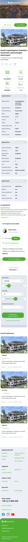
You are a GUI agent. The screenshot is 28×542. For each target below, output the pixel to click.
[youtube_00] (12, 514)
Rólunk (3, 469)
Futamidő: (5, 291)
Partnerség (5, 481)
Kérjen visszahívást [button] (7, 505)
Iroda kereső (5, 490)
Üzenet (9, 25)
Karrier (16, 481)
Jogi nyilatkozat (5, 531)
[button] (18, 270)
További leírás (4, 217)
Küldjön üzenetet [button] (6, 510)
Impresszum (5, 525)
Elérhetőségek (18, 490)
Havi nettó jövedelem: (8, 304)
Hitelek (4, 459)
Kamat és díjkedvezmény (13, 320)
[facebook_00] (3, 514)
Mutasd (16, 238)
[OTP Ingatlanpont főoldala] (14, 2)
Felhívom (21, 25)
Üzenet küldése (16, 259)
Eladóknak (4, 453)
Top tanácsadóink (6, 472)
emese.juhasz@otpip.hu (12, 243)
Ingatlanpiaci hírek (20, 458)
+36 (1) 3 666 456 (10, 501)
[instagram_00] (8, 514)
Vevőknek (4, 456)
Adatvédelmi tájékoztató (8, 528)
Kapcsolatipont (19, 461)
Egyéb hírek (18, 469)
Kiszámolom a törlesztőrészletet (13, 315)
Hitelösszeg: (5, 278)
